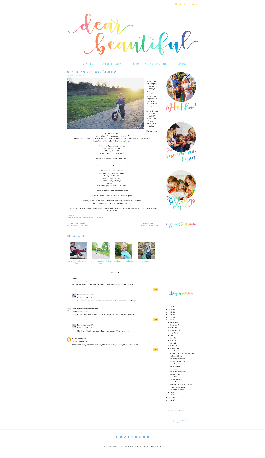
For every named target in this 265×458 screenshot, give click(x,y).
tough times (174, 369)
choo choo (173, 377)
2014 (171, 320)
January (173, 392)
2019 (171, 307)
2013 (171, 395)
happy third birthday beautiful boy (181, 384)
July (171, 335)
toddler (101, 217)
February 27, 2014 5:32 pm (80, 281)
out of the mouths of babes (85, 217)
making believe (175, 366)
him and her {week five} (177, 390)
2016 (171, 314)
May (171, 340)
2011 (171, 400)
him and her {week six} (177, 382)
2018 (171, 309)
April (172, 343)
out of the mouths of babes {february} (182, 353)
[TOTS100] (181, 421)
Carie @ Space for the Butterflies (85, 308)
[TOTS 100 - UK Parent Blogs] (181, 420)
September (174, 330)
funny (76, 217)
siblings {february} (176, 379)
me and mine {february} (177, 351)
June (172, 338)
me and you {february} (177, 364)
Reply (155, 289)
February (173, 348)
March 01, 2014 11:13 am (85, 297)
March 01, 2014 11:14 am (85, 327)
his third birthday (175, 374)
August (172, 333)
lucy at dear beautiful (85, 295)
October (173, 327)
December (174, 322)
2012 (171, 397)
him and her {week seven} (178, 371)
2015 (171, 317)
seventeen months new (177, 361)
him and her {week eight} (178, 358)
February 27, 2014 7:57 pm (80, 311)
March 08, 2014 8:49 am (79, 341)
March (172, 345)
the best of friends (176, 356)
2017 (171, 312)
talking (96, 217)
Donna (74, 278)
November (174, 325)
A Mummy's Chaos (79, 339)
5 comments (70, 215)
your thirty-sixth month (177, 387)
